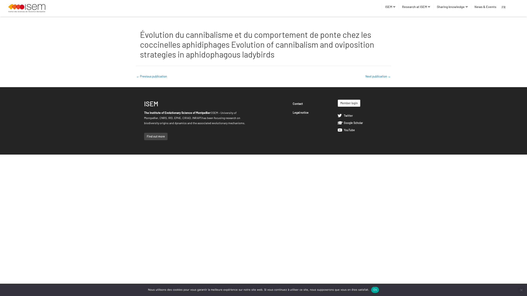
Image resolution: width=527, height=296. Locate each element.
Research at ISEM (414, 7)
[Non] (521, 290)
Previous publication (151, 76)
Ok (375, 289)
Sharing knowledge (451, 7)
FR (504, 7)
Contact (298, 103)
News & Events (485, 7)
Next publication (378, 76)
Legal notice (301, 112)
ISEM (388, 7)
